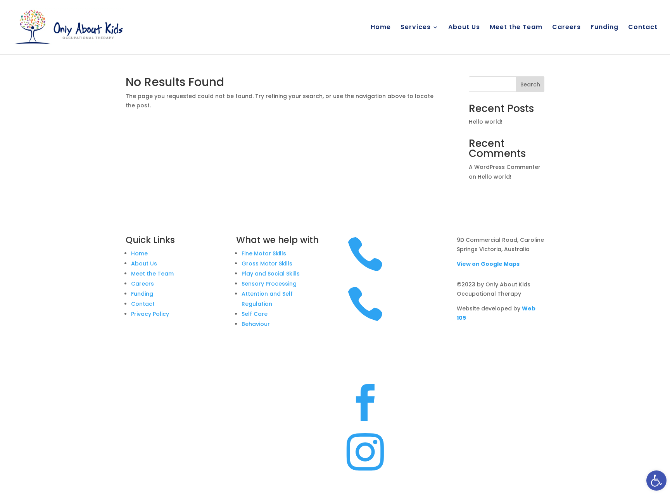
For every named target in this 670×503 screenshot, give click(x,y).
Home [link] (381, 27)
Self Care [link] (255, 314)
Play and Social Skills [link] (271, 273)
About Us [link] (464, 27)
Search (530, 84)
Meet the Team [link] (516, 27)
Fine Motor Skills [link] (264, 253)
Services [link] (416, 27)
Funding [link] (604, 27)
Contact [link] (643, 27)
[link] (656, 480)
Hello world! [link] (485, 122)
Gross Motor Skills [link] (267, 263)
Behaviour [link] (256, 324)
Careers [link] (566, 27)
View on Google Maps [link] (488, 264)
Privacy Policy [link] (150, 314)
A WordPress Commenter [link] (504, 167)
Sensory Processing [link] (269, 284)
